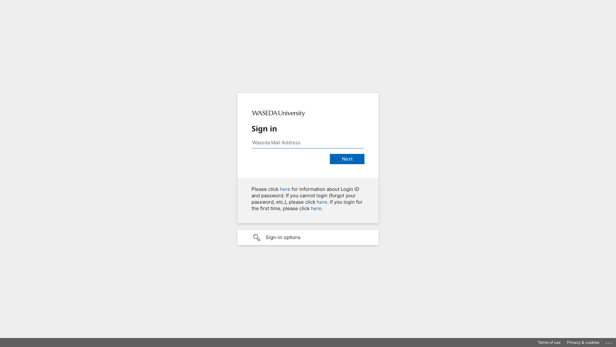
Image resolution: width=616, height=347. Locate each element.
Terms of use (549, 342)
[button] (308, 237)
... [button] (609, 341)
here (285, 189)
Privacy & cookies (583, 342)
